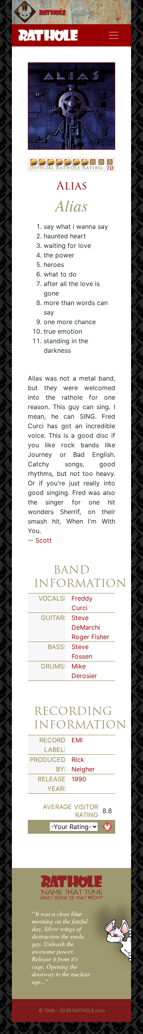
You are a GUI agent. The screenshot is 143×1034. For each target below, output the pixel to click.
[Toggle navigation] (113, 35)
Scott (43, 540)
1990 (79, 779)
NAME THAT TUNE (71, 894)
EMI (77, 740)
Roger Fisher (90, 637)
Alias (71, 185)
